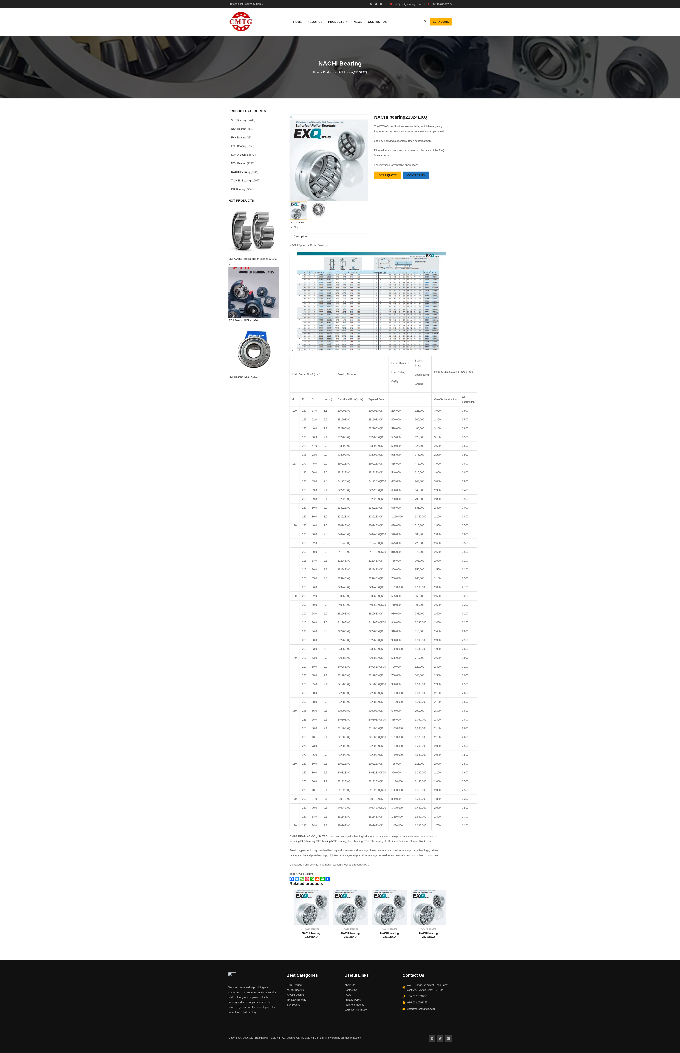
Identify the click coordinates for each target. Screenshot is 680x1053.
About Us (349, 984)
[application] (346, 22)
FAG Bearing (238, 145)
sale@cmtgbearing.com (421, 1008)
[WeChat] (302, 879)
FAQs (347, 994)
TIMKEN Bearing (241, 180)
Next (296, 227)
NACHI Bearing (240, 171)
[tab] (300, 236)
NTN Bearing (238, 163)
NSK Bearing (238, 128)
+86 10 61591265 (417, 996)
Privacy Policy (352, 999)
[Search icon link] (425, 22)
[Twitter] (376, 4)
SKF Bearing (238, 120)
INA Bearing (238, 189)
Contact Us (351, 989)
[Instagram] (380, 4)
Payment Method (354, 1004)
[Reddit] (317, 879)
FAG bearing (307, 841)
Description (300, 236)
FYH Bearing (238, 137)
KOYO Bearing (239, 154)
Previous (299, 222)
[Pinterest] (307, 879)
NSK (334, 841)
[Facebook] (371, 4)
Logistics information (356, 1009)
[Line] (322, 879)
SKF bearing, (323, 841)
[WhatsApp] (312, 879)
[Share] (328, 879)
